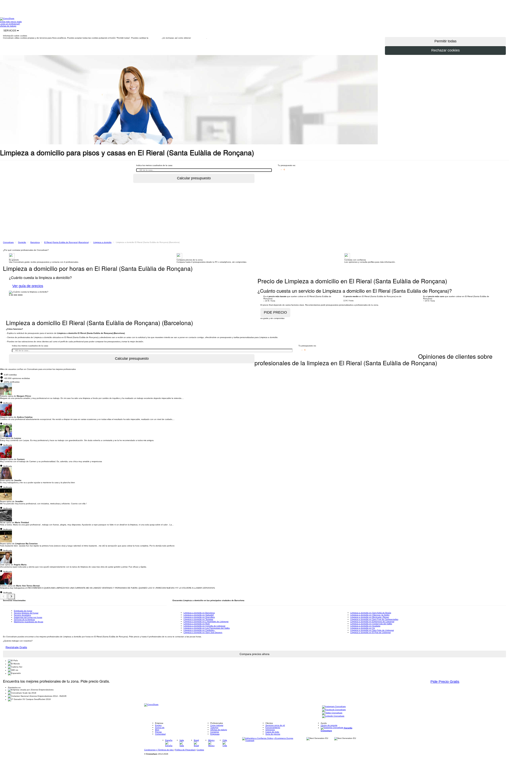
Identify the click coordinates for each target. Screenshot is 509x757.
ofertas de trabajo (8, 26)
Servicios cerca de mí (275, 725)
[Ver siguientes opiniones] (11, 596)
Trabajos (214, 727)
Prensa (158, 732)
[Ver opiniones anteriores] (3, 596)
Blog (157, 730)
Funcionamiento (272, 727)
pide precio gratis (14, 21)
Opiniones (270, 730)
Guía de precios (272, 734)
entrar (3, 21)
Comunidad (160, 734)
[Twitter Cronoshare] (332, 713)
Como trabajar (216, 725)
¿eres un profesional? (10, 24)
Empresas (215, 734)
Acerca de (159, 727)
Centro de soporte (329, 725)
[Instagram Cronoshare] (334, 707)
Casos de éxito (272, 732)
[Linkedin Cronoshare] (333, 716)
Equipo (158, 725)
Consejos (214, 732)
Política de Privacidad (185, 750)
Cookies (200, 750)
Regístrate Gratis (16, 647)
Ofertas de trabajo (218, 730)
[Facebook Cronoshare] (334, 710)
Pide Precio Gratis (444, 682)
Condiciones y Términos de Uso (159, 750)
